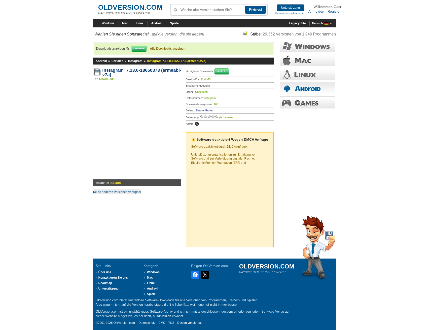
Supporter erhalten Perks (289, 13)
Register (334, 11)
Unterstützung (290, 7)
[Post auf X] (197, 124)
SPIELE (307, 102)
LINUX (307, 74)
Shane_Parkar (205, 110)
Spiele (174, 23)
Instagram (135, 61)
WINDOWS (307, 46)
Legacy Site (297, 23)
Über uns (104, 272)
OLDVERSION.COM (130, 7)
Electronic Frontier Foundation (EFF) (215, 163)
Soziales (117, 61)
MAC (307, 60)
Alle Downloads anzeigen (167, 48)
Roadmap (105, 283)
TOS (171, 323)
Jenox (197, 323)
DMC (161, 323)
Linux (139, 23)
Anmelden (316, 11)
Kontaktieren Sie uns (113, 277)
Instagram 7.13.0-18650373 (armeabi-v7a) (141, 72)
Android (156, 23)
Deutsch (317, 23)
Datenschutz (147, 323)
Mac (125, 23)
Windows (108, 23)
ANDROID (307, 88)
